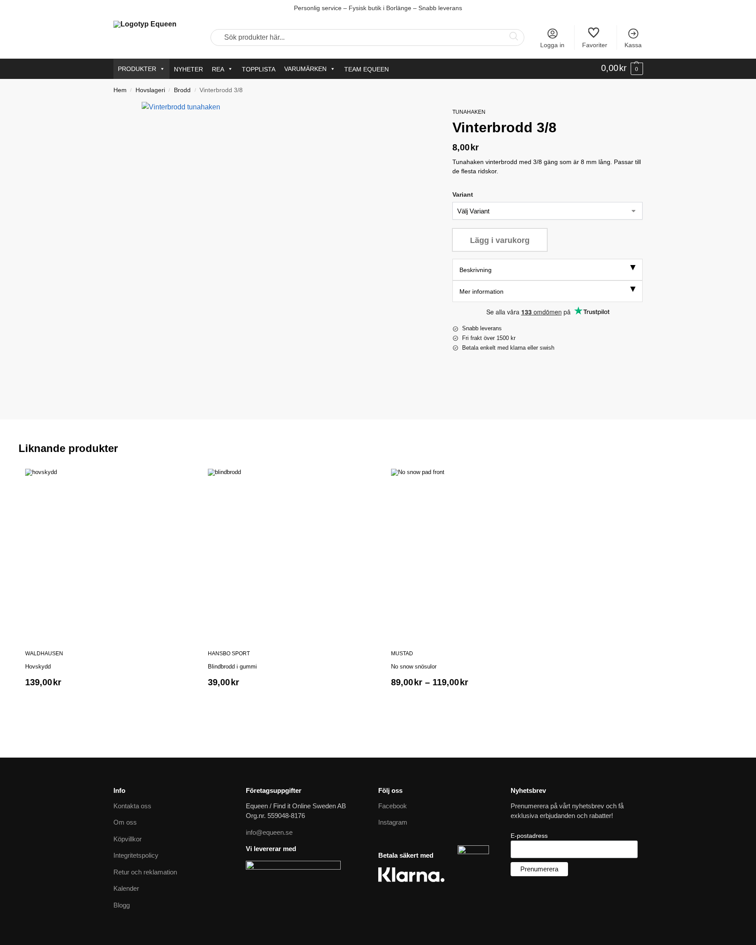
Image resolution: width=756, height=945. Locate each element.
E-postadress (529, 835)
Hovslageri (150, 90)
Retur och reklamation (145, 872)
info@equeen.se (269, 832)
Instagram (392, 822)
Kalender (126, 888)
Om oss (125, 822)
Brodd (182, 90)
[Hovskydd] (110, 553)
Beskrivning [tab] (475, 269)
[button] (622, 68)
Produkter (137, 68)
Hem (120, 90)
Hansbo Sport (229, 653)
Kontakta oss (132, 806)
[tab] (547, 269)
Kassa (633, 45)
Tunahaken (468, 112)
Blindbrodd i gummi (232, 666)
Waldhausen (44, 653)
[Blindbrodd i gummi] (292, 553)
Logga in (552, 45)
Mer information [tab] (481, 291)
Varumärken (305, 68)
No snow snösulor (413, 666)
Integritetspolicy (135, 855)
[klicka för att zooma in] (286, 246)
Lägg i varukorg (500, 240)
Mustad (402, 653)
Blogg (121, 905)
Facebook (392, 806)
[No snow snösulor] (475, 553)
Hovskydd (38, 666)
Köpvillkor (127, 839)
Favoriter (594, 45)
